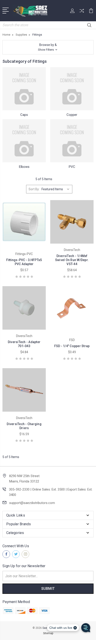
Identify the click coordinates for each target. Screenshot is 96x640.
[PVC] (72, 140)
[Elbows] (24, 140)
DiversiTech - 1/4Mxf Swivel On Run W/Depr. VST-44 (72, 260)
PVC (72, 167)
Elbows (24, 167)
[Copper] (72, 88)
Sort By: (34, 189)
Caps (24, 115)
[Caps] (24, 88)
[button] (48, 47)
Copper (72, 115)
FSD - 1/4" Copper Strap (72, 346)
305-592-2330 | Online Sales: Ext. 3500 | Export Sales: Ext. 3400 (50, 492)
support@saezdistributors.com (32, 503)
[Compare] (81, 12)
